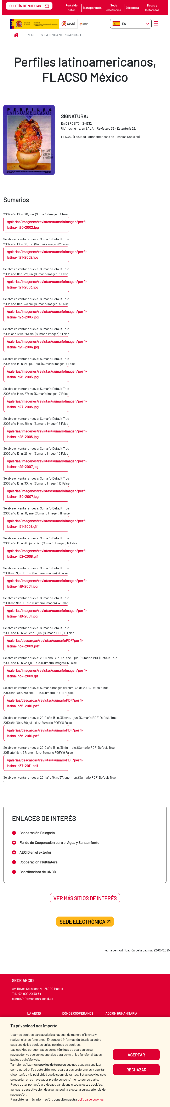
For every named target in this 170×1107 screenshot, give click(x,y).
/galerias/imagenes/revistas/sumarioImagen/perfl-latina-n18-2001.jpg (38, 583)
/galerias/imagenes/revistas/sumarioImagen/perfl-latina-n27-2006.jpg (38, 404)
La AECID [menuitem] (34, 1013)
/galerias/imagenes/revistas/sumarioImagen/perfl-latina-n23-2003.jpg (38, 314)
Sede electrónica (113, 8)
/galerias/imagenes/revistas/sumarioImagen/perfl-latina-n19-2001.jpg (38, 613)
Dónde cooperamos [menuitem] (77, 1013)
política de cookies (91, 1099)
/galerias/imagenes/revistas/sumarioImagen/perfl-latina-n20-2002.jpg (38, 224)
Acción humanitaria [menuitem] (121, 1013)
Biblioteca (132, 7)
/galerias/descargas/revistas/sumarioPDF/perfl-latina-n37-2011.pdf (38, 763)
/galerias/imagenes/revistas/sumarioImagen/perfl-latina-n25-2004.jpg (38, 344)
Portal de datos (72, 8)
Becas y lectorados (152, 8)
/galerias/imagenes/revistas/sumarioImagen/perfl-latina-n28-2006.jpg (38, 434)
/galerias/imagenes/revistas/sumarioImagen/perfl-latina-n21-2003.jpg (38, 284)
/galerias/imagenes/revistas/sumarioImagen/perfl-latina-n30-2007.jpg (38, 493)
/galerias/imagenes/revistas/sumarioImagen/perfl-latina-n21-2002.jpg (38, 254)
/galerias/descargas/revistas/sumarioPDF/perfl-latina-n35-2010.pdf (38, 703)
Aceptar (136, 1054)
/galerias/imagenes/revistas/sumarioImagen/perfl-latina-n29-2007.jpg (38, 464)
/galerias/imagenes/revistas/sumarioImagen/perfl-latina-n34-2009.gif (38, 673)
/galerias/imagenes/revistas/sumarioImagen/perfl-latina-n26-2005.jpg (38, 374)
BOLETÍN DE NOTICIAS (25, 6)
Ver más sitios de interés (85, 898)
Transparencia (92, 7)
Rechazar (136, 1069)
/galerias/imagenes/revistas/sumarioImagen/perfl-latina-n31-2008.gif (38, 523)
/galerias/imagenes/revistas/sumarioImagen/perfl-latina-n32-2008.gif (38, 553)
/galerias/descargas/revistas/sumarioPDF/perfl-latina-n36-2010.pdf (38, 733)
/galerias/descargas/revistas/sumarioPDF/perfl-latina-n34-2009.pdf (38, 643)
